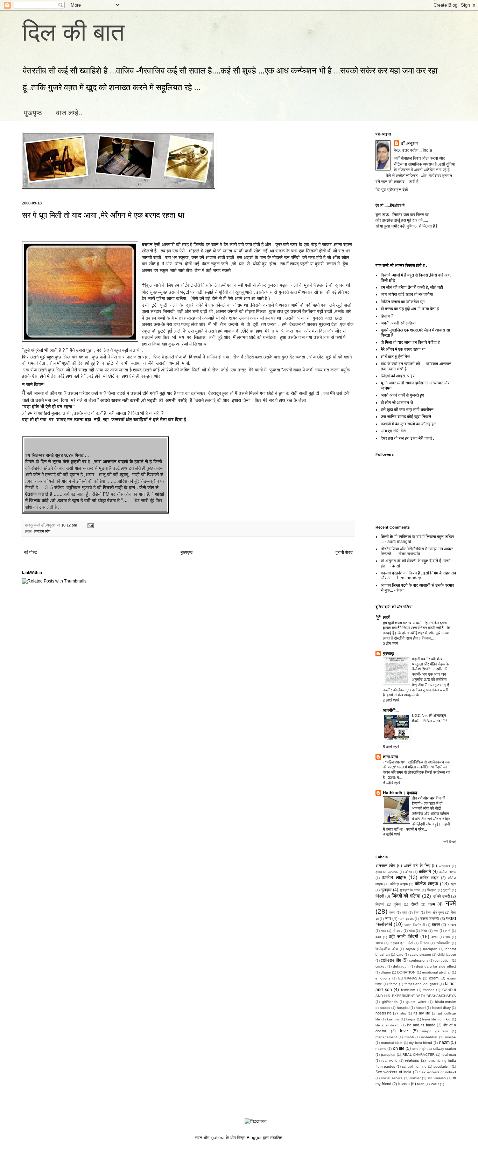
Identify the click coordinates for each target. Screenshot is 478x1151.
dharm (386, 972)
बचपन (436, 924)
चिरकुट (431, 890)
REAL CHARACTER (418, 1054)
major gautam (435, 1031)
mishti (409, 1037)
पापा (404, 912)
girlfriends (390, 1002)
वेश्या (434, 937)
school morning (414, 1066)
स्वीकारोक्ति (443, 943)
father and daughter (421, 984)
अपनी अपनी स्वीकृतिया (398, 323)
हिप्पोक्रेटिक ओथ (386, 949)
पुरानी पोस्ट (344, 552)
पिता (416, 912)
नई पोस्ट (30, 552)
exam (433, 978)
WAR (435, 1084)
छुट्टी (446, 890)
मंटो (383, 931)
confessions (418, 960)
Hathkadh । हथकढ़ (400, 792)
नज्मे (450, 903)
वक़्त (378, 937)
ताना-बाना (390, 756)
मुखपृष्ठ (33, 113)
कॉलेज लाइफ (429, 878)
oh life (399, 1048)
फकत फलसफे (429, 918)
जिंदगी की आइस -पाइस (398, 376)
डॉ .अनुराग (409, 143)
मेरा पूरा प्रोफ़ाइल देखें (391, 189)
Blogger (254, 1137)
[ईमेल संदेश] (90, 525)
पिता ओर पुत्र (435, 912)
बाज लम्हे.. (69, 113)
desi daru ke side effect (436, 966)
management (386, 1037)
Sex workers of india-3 (437, 1072)
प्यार (388, 918)
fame (393, 984)
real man (449, 1054)
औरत (408, 872)
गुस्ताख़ (388, 653)
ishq (403, 1013)
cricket (380, 966)
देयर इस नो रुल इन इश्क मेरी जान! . (407, 438)
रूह (436, 931)
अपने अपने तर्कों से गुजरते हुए (402, 395)
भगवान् (452, 925)
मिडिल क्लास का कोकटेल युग (402, 301)
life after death (387, 1025)
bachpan (430, 949)
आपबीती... (391, 710)
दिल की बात (73, 32)
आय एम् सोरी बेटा (393, 430)
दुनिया (397, 904)
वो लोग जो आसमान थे (397, 402)
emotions (382, 978)
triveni (404, 1083)
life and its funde (421, 1025)
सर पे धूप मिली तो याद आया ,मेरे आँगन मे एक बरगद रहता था (103, 215)
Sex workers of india (393, 1072)
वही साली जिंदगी (403, 936)
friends (428, 990)
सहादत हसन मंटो (401, 943)
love (404, 1030)
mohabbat (429, 1037)
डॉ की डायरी (441, 896)
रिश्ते (424, 931)
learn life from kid (436, 1019)
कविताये (425, 871)
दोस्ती (414, 904)
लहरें (386, 617)
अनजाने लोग (42, 531)
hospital (403, 1008)
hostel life (383, 1013)
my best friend (420, 1043)
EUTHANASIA (409, 978)
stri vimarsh (437, 1078)
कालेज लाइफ (447, 872)
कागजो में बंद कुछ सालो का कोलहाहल (408, 423)
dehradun (401, 966)
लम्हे (447, 931)
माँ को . (397, 931)
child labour (446, 954)
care (399, 954)
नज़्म (431, 904)
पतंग (392, 912)
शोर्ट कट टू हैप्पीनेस (395, 356)
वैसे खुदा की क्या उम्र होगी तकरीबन (407, 409)
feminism (408, 990)
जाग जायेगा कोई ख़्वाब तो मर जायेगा (407, 294)
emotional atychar (436, 972)
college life (391, 960)
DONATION (406, 972)
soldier (415, 1078)
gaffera (218, 1137)
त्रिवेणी (379, 904)
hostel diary (441, 1008)
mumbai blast (392, 1043)
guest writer (416, 1002)
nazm (444, 1042)
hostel (421, 1008)
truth (420, 1084)
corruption (443, 960)
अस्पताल (444, 866)
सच (447, 937)
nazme (380, 1049)
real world (389, 1060)
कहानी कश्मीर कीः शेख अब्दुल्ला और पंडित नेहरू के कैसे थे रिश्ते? (430, 664)
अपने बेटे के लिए (417, 865)
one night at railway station (434, 1049)
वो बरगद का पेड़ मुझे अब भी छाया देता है (410, 308)
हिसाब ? (387, 316)
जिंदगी (379, 896)
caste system (420, 954)
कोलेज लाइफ (426, 883)
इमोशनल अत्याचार (386, 872)
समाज (379, 943)
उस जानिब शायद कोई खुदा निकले (406, 416)
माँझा (412, 931)
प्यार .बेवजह (406, 919)
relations (412, 1060)
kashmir (393, 1019)
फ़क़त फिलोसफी (415, 925)
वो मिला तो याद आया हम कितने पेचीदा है (410, 342)
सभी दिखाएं (449, 842)
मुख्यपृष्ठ (186, 552)
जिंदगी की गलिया (406, 896)
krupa (410, 1019)
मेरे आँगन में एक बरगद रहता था (403, 349)
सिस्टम (424, 943)
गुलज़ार (386, 889)
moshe (450, 1037)
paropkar (388, 1054)
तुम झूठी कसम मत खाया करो (402, 623)
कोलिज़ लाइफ (399, 884)
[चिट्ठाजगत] (256, 1121)
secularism (442, 1066)
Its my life (421, 1013)
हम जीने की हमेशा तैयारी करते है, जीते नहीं (412, 287)
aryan (410, 949)
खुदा (453, 884)
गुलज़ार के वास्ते (410, 890)
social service (392, 1078)
